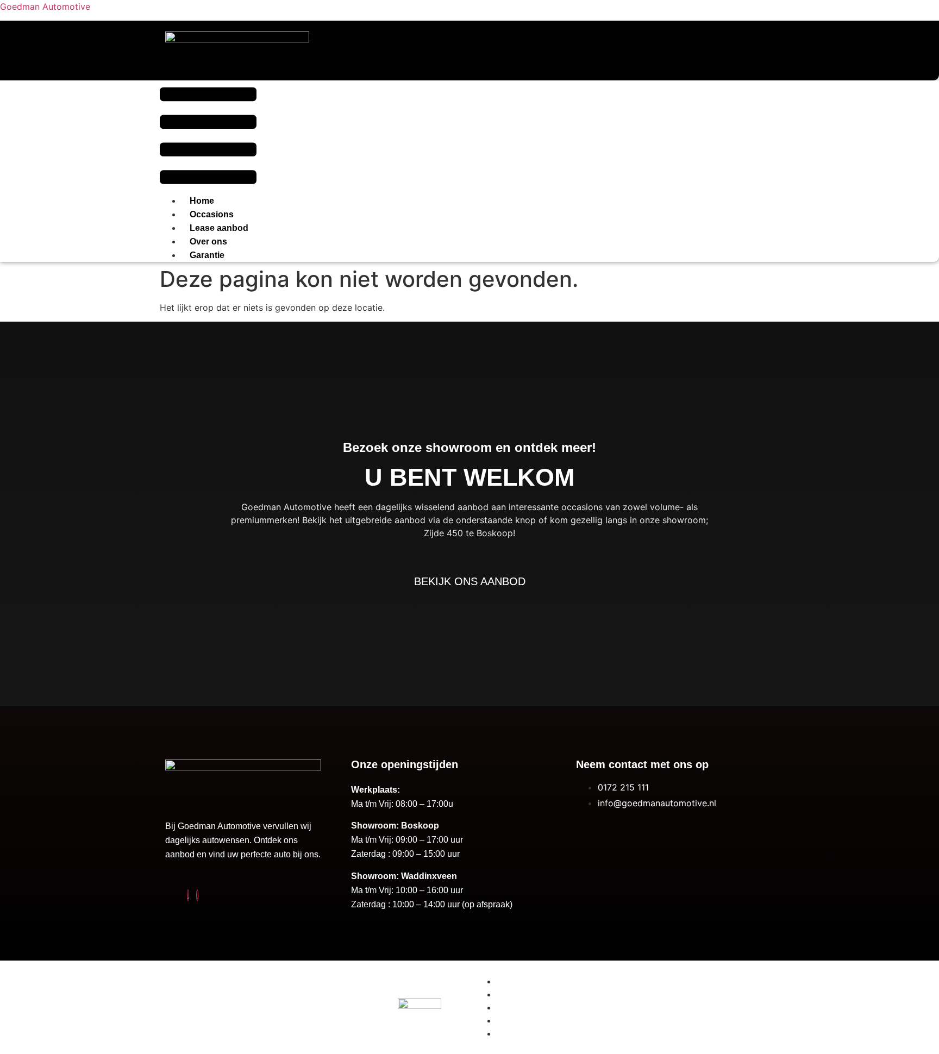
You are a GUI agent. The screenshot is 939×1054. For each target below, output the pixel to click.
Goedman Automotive (45, 6)
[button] (208, 137)
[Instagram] (197, 895)
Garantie (207, 255)
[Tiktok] (188, 895)
